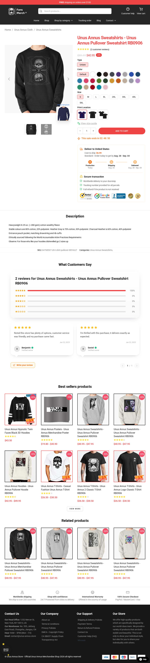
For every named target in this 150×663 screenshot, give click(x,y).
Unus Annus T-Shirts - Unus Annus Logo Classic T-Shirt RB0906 (128, 490)
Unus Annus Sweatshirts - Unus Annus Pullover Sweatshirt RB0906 (90, 433)
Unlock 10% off (5, 650)
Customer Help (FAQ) (87, 636)
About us (46, 620)
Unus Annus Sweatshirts (48, 29)
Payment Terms (85, 624)
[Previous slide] (9, 79)
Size (79, 92)
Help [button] (144, 659)
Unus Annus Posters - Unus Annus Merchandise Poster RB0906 (55, 433)
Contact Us (83, 632)
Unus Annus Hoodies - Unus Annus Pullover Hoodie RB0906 (19, 490)
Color (79, 69)
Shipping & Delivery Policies (90, 620)
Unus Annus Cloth (23, 29)
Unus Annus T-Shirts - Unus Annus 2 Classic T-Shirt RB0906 (91, 490)
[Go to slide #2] (46, 129)
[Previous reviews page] (122, 365)
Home (8, 29)
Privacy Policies (49, 628)
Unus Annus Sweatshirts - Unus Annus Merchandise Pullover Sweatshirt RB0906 (19, 567)
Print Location (84, 107)
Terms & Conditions (50, 624)
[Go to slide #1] (31, 129)
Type (79, 60)
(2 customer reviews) (99, 49)
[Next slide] (68, 79)
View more (75, 509)
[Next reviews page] (136, 365)
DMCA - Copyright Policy (53, 632)
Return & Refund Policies (89, 628)
